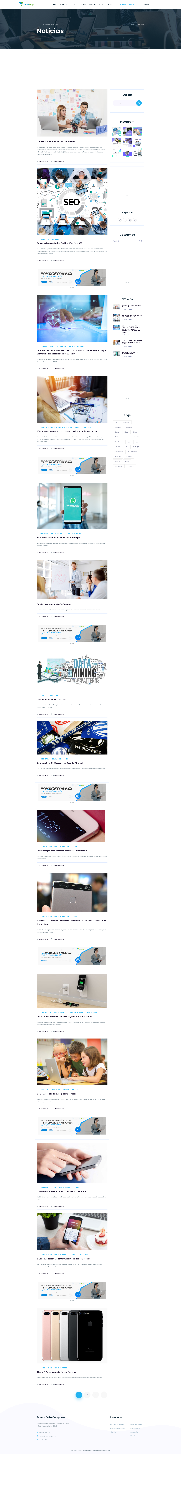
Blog (101, 4)
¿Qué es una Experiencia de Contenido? (56, 141)
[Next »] (104, 1394)
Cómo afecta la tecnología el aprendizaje (57, 1094)
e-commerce (132, 497)
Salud (127, 482)
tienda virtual (119, 497)
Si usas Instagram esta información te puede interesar (63, 1259)
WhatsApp (136, 492)
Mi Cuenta (132, 1436)
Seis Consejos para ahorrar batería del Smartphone (62, 850)
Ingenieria (126, 467)
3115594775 (43, 1439)
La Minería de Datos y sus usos (51, 699)
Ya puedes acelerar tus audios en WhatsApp (58, 537)
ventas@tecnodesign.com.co (48, 1436)
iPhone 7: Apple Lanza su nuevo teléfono (56, 1372)
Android (136, 482)
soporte (117, 507)
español (146, 4)
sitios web (118, 502)
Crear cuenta (133, 1432)
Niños (135, 477)
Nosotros (63, 4)
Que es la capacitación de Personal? (54, 604)
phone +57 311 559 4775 (127, 4)
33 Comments (43, 161)
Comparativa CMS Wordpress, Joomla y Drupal (60, 763)
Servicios (92, 4)
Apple (137, 487)
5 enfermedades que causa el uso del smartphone (61, 1191)
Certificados (118, 511)
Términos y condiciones (118, 1428)
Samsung (129, 472)
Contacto (109, 4)
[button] (43, 279)
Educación (118, 472)
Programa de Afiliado (135, 1424)
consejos (129, 502)
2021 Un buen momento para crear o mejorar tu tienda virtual (67, 431)
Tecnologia (127, 246)
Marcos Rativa (59, 161)
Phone (126, 477)
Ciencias (117, 492)
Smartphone (119, 487)
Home (133, 24)
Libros (116, 467)
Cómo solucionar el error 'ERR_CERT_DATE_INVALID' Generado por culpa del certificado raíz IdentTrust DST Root (131, 369)
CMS (126, 492)
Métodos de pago (134, 1428)
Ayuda (127, 507)
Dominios (83, 4)
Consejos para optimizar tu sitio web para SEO (59, 243)
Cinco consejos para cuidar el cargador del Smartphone (64, 1016)
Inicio (55, 4)
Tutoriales (130, 511)
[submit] (139, 103)
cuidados (117, 482)
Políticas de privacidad (118, 1424)
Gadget (117, 477)
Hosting (73, 4)
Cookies (113, 1432)
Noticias (141, 24)
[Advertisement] (90, 67)
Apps (129, 487)
